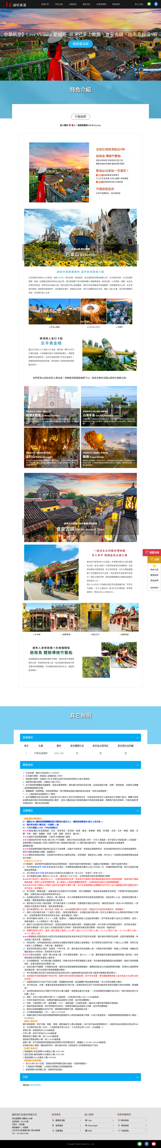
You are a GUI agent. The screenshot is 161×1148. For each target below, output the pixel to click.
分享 (156, 559)
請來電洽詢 (80, 44)
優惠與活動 (60, 1120)
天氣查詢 (125, 1131)
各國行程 (45, 4)
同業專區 (59, 1131)
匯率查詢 (125, 1120)
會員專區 (59, 1125)
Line (90, 1120)
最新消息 (86, 4)
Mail (90, 1131)
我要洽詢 (154, 552)
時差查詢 (125, 1125)
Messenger (93, 1125)
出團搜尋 (72, 4)
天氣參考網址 (35, 1085)
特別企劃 (59, 4)
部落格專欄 (101, 4)
